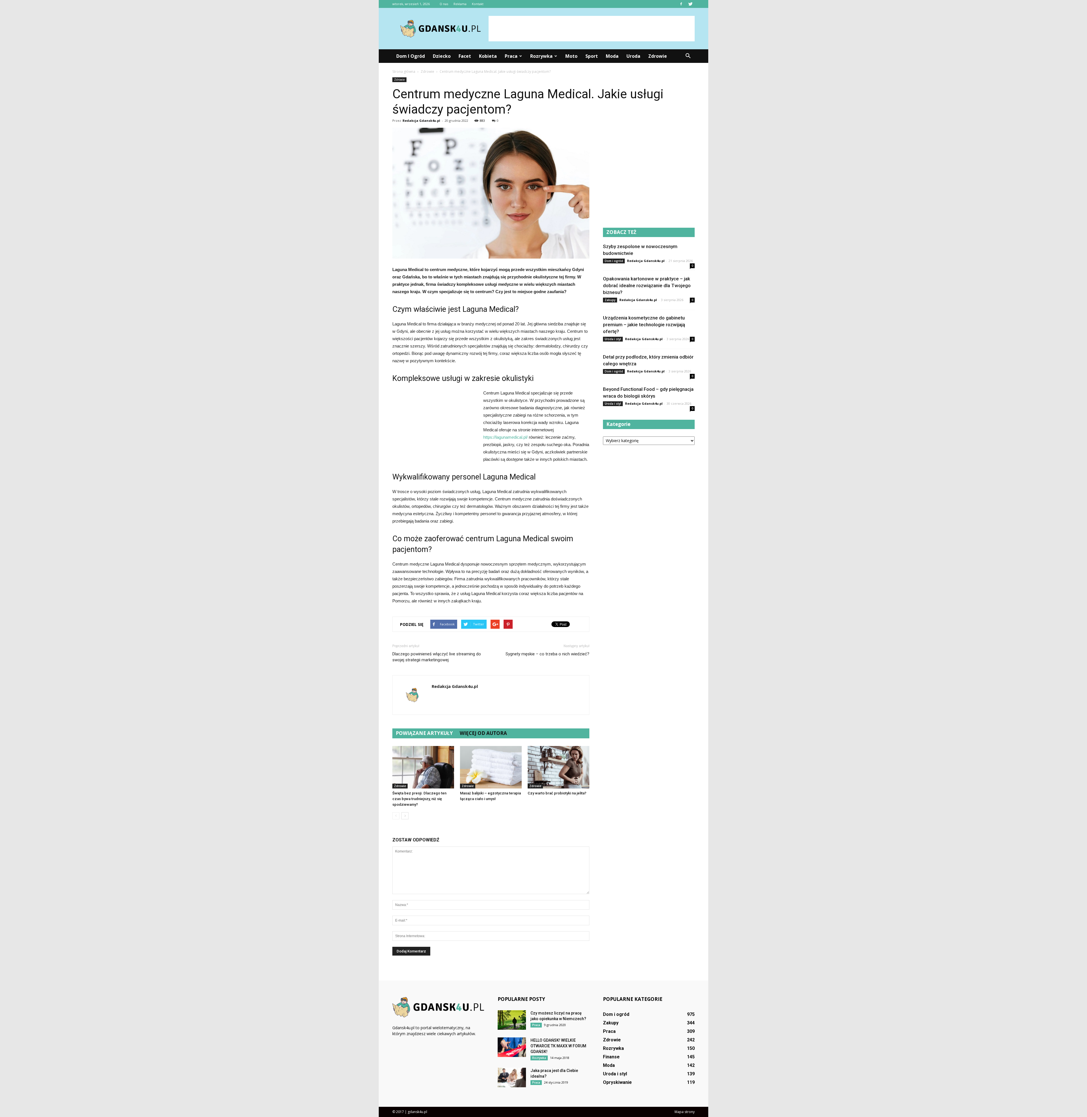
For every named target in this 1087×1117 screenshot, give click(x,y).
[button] (688, 56)
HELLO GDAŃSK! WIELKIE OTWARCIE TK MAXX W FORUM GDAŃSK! (558, 1046)
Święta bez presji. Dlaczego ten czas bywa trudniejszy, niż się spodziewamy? (419, 799)
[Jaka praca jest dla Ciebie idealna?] (512, 1077)
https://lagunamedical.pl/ (505, 437)
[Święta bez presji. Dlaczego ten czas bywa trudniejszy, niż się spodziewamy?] (423, 767)
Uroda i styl (613, 339)
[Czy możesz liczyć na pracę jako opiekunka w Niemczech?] (512, 1020)
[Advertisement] (592, 28)
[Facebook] (681, 4)
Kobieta (488, 56)
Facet (465, 56)
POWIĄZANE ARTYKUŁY (424, 733)
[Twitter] (690, 4)
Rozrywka (541, 56)
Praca (511, 56)
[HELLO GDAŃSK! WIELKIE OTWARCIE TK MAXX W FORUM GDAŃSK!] (512, 1047)
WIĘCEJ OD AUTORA (483, 733)
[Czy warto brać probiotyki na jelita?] (558, 767)
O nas (444, 4)
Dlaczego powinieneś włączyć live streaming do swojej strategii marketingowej (436, 656)
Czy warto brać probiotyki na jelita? (557, 793)
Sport (591, 56)
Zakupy (610, 300)
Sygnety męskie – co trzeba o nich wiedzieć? (547, 653)
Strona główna (403, 71)
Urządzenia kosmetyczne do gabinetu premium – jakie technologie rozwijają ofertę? (644, 324)
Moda (612, 56)
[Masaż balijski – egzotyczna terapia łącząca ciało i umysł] (491, 767)
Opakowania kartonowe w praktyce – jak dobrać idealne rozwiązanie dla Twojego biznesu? (647, 285)
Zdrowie (657, 56)
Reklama (460, 4)
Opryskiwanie (617, 1082)
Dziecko (442, 56)
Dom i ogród (410, 56)
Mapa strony (685, 1111)
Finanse (611, 1057)
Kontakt (477, 4)
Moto (571, 56)
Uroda (633, 56)
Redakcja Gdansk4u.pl (421, 120)
